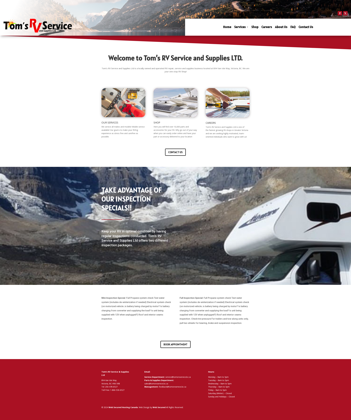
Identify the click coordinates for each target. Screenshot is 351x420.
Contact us (175, 152)
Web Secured (159, 407)
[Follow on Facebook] (340, 13)
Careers (266, 27)
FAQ (293, 27)
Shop (254, 27)
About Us (281, 27)
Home (227, 27)
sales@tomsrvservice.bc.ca (156, 383)
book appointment (175, 344)
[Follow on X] (345, 13)
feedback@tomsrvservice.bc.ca (172, 386)
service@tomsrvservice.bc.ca (178, 377)
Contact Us (306, 27)
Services (240, 27)
